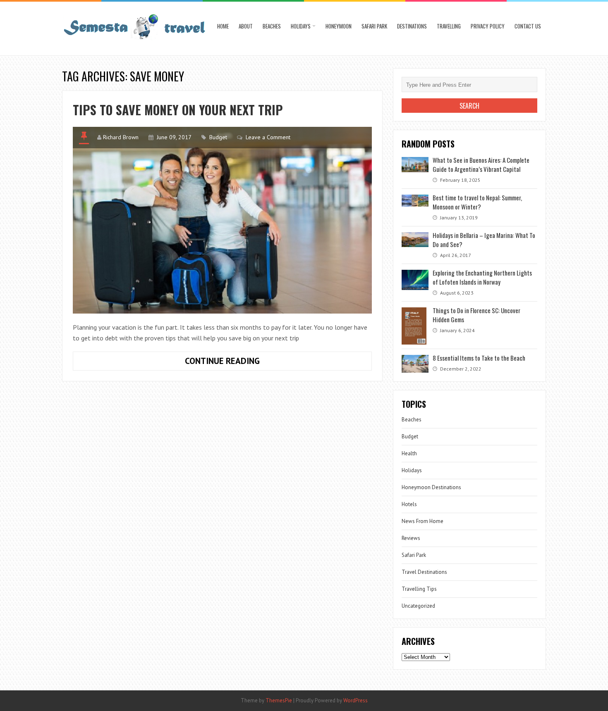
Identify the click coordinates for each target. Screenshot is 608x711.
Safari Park (374, 26)
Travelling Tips (419, 588)
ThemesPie (279, 700)
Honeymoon (339, 26)
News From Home (422, 521)
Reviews (411, 538)
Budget (218, 137)
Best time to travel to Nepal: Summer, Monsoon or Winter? (477, 202)
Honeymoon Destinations (431, 487)
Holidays (301, 26)
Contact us (528, 26)
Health (409, 453)
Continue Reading (236, 363)
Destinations (412, 26)
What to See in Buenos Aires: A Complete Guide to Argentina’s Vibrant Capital (481, 164)
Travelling (449, 26)
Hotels (409, 504)
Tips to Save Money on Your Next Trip (178, 109)
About (246, 26)
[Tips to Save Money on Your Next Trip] (222, 220)
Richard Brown (121, 137)
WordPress (355, 700)
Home (223, 26)
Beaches (272, 26)
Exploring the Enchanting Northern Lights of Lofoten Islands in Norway (482, 277)
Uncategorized (418, 605)
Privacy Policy (488, 26)
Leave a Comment (268, 137)
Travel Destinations (424, 571)
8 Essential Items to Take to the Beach (479, 357)
